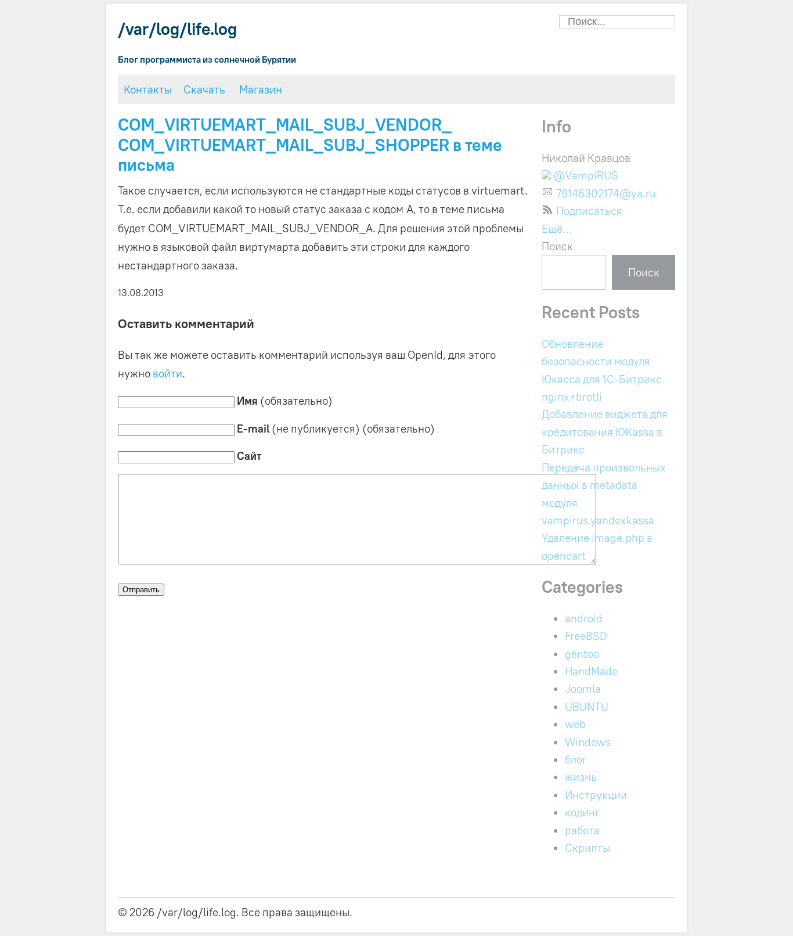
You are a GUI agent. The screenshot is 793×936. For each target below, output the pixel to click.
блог (576, 759)
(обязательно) (285, 401)
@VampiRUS (584, 175)
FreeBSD (586, 636)
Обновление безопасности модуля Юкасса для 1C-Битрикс (602, 361)
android (584, 618)
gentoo (582, 654)
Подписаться (589, 211)
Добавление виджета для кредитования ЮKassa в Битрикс (605, 431)
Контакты (148, 89)
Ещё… (557, 229)
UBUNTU (586, 707)
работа (582, 830)
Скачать (204, 89)
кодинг (582, 812)
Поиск (557, 246)
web (575, 724)
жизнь (581, 777)
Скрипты (587, 848)
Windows (588, 742)
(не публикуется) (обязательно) (336, 428)
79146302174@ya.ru (606, 191)
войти (167, 373)
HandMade (591, 671)
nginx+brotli (572, 397)
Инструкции (596, 795)
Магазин (260, 89)
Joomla (583, 689)
